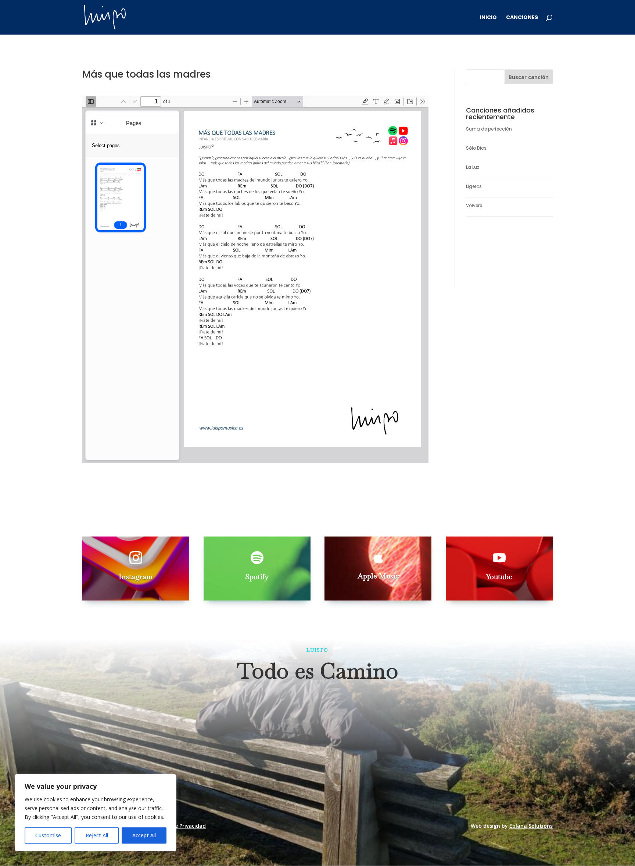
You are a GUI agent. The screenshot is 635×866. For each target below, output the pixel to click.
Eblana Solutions (531, 825)
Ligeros (474, 186)
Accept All (144, 835)
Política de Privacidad (178, 825)
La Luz (472, 167)
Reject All (97, 835)
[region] (95, 812)
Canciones (522, 18)
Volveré (474, 205)
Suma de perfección (489, 129)
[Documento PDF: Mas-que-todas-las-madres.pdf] (255, 279)
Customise (48, 835)
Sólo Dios (476, 148)
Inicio (488, 18)
